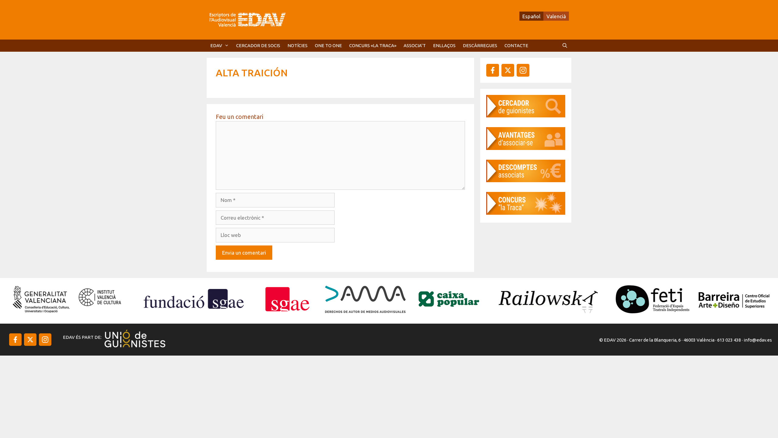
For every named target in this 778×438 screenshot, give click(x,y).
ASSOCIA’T (415, 45)
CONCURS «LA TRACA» (372, 45)
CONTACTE (516, 45)
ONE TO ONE (328, 45)
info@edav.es (758, 339)
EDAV (216, 45)
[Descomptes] (525, 180)
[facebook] (492, 70)
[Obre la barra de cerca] (564, 46)
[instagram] (507, 70)
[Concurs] (525, 213)
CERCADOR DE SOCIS (258, 45)
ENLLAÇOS (444, 45)
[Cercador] (525, 115)
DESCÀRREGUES (480, 45)
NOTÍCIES (297, 45)
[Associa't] (525, 148)
